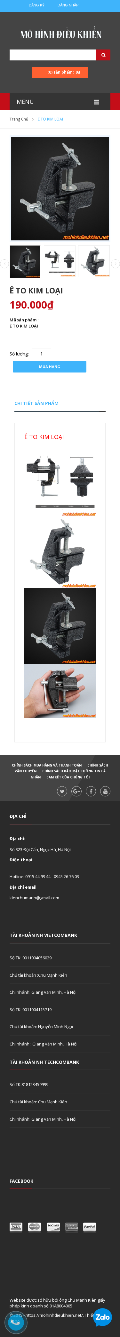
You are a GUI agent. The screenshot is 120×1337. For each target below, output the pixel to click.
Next (115, 263)
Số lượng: (19, 354)
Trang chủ (19, 119)
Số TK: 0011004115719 (31, 1009)
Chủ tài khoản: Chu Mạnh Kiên (38, 1102)
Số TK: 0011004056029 (31, 958)
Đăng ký (36, 5)
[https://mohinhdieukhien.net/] (60, 33)
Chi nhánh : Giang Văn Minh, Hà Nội (43, 1044)
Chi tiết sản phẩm (36, 403)
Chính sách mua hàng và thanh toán (47, 765)
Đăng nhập (68, 5)
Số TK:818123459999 (29, 1084)
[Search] (95, 54)
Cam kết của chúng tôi (68, 777)
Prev (4, 264)
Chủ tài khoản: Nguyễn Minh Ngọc (42, 1026)
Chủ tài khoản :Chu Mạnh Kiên (38, 975)
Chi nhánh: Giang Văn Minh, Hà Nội (43, 992)
